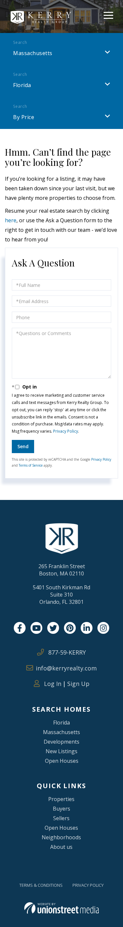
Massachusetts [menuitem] (61, 732)
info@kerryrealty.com (66, 668)
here (10, 220)
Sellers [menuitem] (61, 818)
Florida (22, 85)
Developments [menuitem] (61, 741)
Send (23, 446)
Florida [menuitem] (61, 722)
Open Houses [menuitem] (61, 760)
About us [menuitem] (61, 846)
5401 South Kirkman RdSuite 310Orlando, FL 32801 (61, 594)
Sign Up (78, 684)
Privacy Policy (65, 431)
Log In (51, 684)
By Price (23, 117)
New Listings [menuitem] (61, 751)
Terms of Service (31, 465)
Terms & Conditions (41, 885)
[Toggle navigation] (108, 14)
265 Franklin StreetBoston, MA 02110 (61, 570)
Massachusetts (32, 53)
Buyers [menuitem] (61, 808)
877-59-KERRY (66, 652)
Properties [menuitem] (61, 799)
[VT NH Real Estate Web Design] (61, 908)
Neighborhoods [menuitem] (61, 837)
